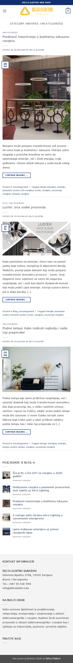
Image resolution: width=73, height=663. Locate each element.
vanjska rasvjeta (20, 193)
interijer (61, 187)
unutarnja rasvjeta (53, 314)
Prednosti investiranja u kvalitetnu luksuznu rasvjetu (40, 503)
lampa (6, 447)
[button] (5, 11)
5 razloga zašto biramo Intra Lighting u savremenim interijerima (37, 517)
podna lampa (18, 447)
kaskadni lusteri (11, 190)
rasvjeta (46, 190)
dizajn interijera (48, 187)
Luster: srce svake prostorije (24, 207)
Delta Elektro (36, 50)
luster (38, 190)
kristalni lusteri (18, 314)
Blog (5, 203)
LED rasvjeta (27, 190)
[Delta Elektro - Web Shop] (36, 11)
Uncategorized (10, 32)
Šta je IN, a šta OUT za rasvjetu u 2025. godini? (38, 474)
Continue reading (16, 175)
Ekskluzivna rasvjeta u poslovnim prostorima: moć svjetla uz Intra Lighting (41, 489)
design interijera (48, 443)
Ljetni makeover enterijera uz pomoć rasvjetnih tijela (36, 531)
